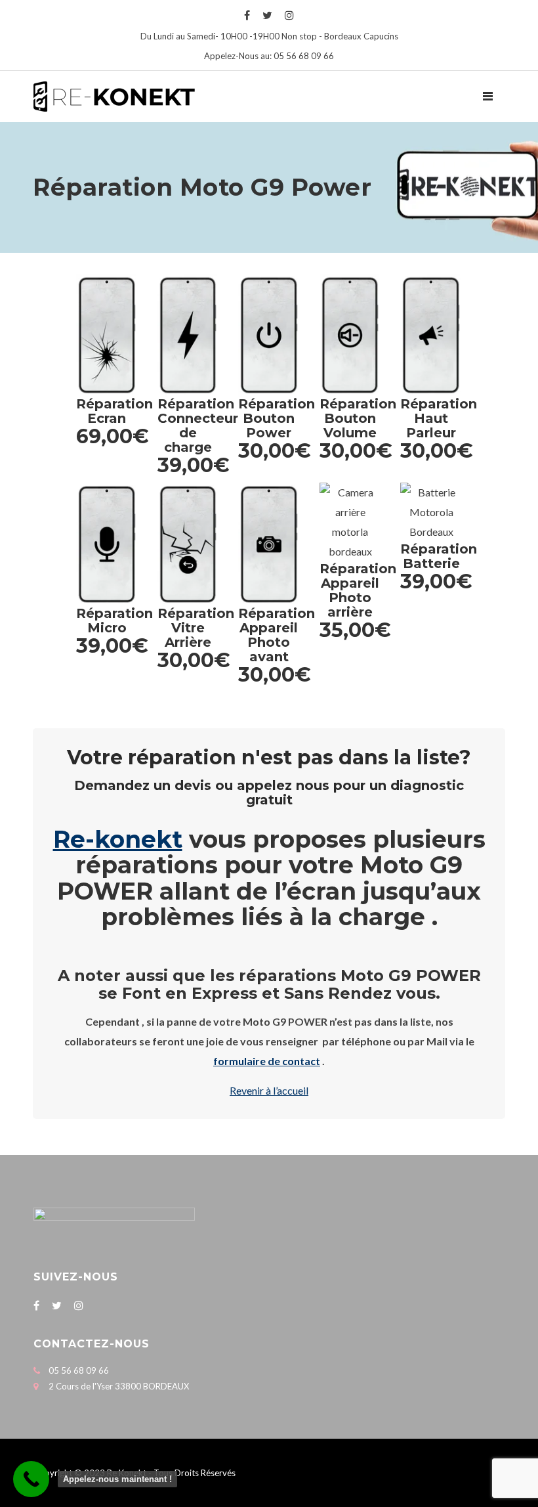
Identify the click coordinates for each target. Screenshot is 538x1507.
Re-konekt (117, 839)
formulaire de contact (266, 1061)
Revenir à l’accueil (269, 1090)
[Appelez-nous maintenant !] (31, 1479)
